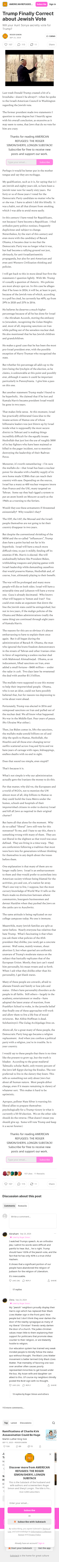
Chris (11, 1299)
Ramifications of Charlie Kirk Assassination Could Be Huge (21, 1433)
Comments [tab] (9, 1205)
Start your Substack (21, 1548)
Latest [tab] (14, 1423)
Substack (14, 1555)
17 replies (17, 1289)
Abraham (14, 1233)
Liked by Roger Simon (21, 1237)
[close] (50, 1454)
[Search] (54, 1423)
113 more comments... (13, 1407)
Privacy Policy (34, 1534)
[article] (29, 1439)
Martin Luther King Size (14, 1438)
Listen (52, 36)
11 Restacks (39, 1173)
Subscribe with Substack (32, 1521)
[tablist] (15, 1206)
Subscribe (41, 4)
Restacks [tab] (22, 1205)
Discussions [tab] (25, 1423)
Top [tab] (6, 1423)
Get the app (44, 1548)
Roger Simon (15, 35)
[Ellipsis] (55, 1233)
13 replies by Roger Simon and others (31, 1394)
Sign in (52, 4)
